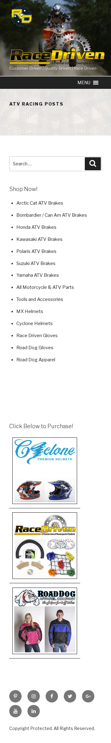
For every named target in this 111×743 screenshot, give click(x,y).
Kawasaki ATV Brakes (39, 239)
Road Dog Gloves (34, 347)
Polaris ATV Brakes (36, 251)
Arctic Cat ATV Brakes (39, 203)
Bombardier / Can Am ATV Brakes (51, 215)
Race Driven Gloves (37, 335)
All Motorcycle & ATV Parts (45, 287)
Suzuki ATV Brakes (36, 263)
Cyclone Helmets (34, 323)
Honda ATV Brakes (36, 227)
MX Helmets (29, 311)
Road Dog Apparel (35, 360)
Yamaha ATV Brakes (37, 275)
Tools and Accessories (39, 299)
